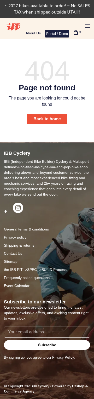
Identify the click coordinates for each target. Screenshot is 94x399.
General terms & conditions (26, 229)
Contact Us (13, 253)
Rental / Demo (57, 34)
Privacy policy (15, 237)
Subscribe (47, 345)
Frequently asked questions (27, 278)
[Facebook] (6, 212)
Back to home (47, 119)
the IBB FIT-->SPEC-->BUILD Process (35, 269)
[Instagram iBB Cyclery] (18, 212)
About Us (33, 33)
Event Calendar (17, 286)
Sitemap (10, 261)
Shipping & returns (19, 245)
